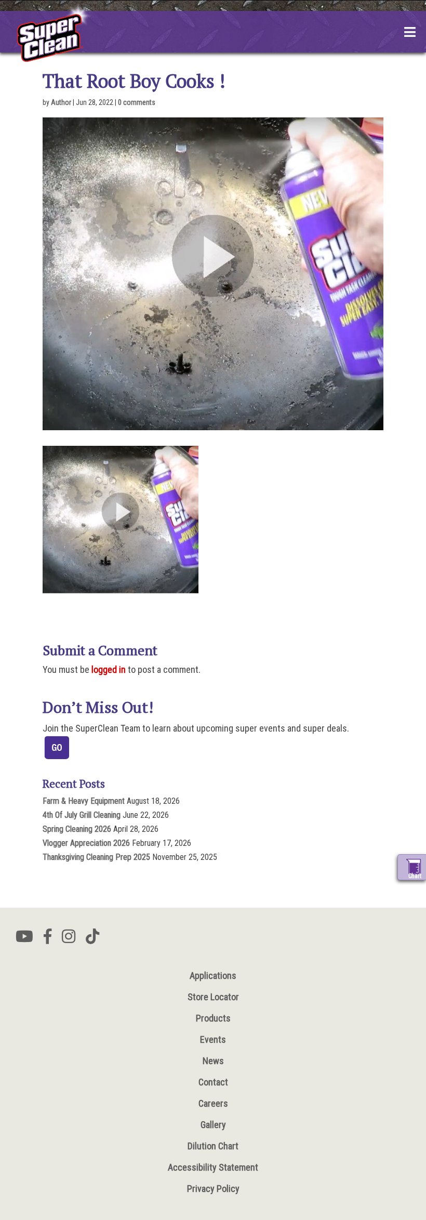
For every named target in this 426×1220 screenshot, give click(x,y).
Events (213, 1039)
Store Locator (213, 996)
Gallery (213, 1124)
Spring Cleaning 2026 (77, 829)
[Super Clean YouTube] (24, 939)
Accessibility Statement (213, 1167)
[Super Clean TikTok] (92, 939)
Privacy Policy (213, 1188)
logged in (108, 669)
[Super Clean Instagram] (69, 939)
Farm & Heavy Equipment (84, 801)
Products (213, 1018)
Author (61, 102)
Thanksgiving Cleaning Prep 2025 (96, 857)
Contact (213, 1082)
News (213, 1060)
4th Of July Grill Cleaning (82, 815)
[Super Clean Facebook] (47, 939)
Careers (213, 1103)
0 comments (136, 102)
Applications (213, 975)
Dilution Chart (213, 1146)
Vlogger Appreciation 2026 (86, 843)
